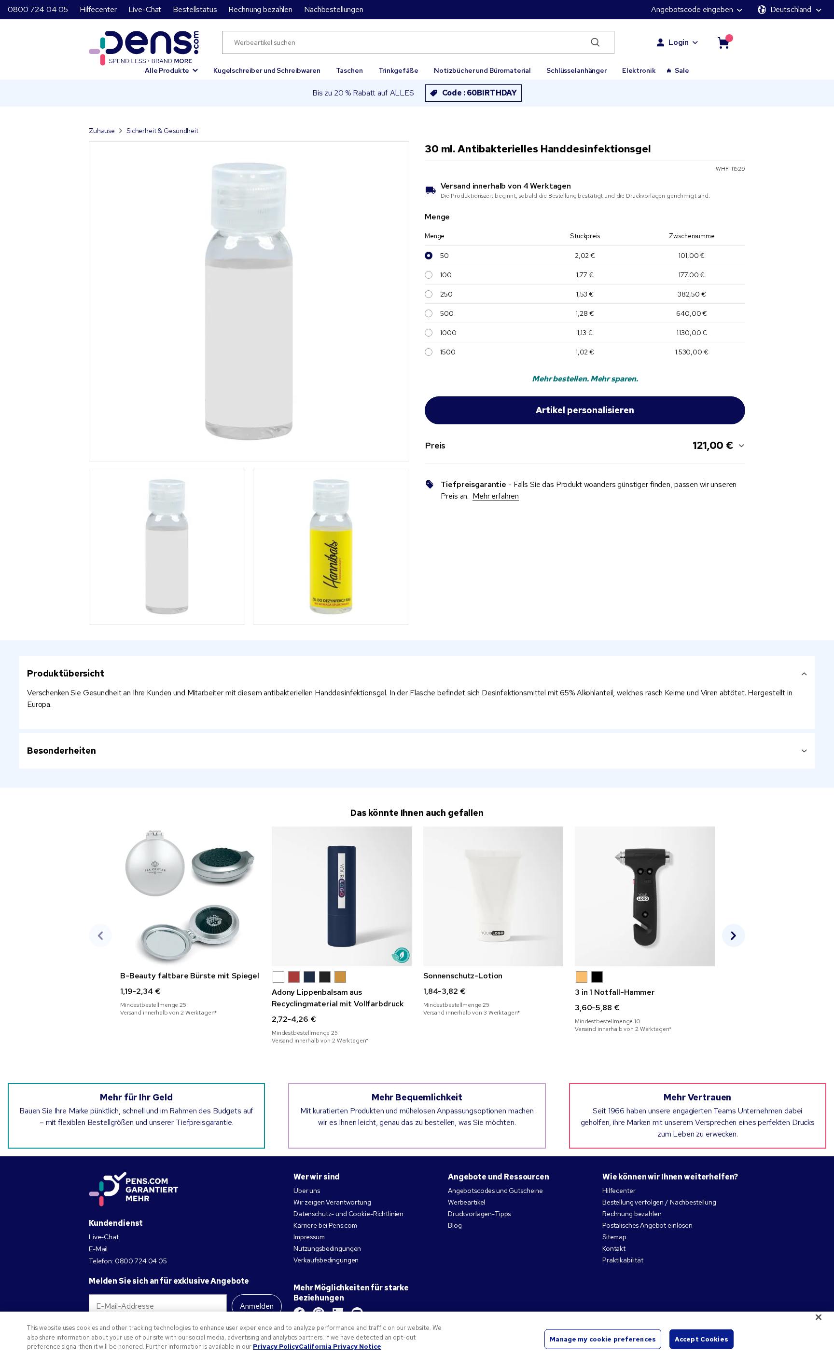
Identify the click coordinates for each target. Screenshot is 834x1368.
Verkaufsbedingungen (326, 1260)
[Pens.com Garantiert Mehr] (134, 1189)
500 (447, 313)
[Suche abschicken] (595, 42)
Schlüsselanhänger (576, 70)
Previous (100, 935)
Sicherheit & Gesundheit (162, 130)
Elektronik (639, 70)
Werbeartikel (466, 1202)
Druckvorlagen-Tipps (479, 1213)
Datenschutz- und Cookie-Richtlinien (348, 1213)
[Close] (818, 1317)
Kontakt (614, 1248)
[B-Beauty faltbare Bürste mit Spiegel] (190, 896)
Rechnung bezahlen (260, 9)
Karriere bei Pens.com (325, 1225)
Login (678, 42)
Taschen (349, 70)
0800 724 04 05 (38, 9)
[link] (190, 921)
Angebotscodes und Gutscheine (495, 1190)
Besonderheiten (61, 750)
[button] (171, 66)
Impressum (309, 1237)
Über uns (306, 1190)
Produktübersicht (65, 673)
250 (446, 294)
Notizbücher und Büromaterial (482, 70)
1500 (447, 352)
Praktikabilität (622, 1260)
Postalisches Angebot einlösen (647, 1225)
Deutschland (790, 9)
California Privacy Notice (340, 1346)
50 (444, 255)
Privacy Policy (276, 1346)
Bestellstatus (195, 9)
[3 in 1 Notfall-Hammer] (645, 896)
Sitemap (614, 1237)
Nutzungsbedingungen (327, 1248)
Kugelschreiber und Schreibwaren (266, 70)
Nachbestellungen (333, 9)
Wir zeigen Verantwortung (332, 1202)
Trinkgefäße (398, 70)
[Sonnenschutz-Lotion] (493, 896)
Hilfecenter (98, 9)
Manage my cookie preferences (603, 1339)
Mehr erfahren (496, 496)
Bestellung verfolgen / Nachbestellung (659, 1202)
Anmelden (257, 1306)
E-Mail (98, 1249)
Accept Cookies (701, 1339)
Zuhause (102, 130)
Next (733, 935)
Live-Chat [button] (145, 9)
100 (446, 275)
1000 (448, 332)
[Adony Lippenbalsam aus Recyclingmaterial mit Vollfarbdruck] (342, 896)
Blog (454, 1225)
